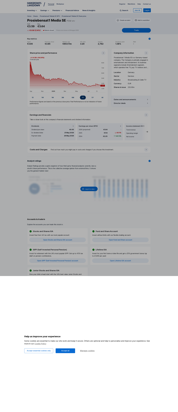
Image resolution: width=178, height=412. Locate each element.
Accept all (65, 351)
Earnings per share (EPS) (88, 126)
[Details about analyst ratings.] (149, 161)
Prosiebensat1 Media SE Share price (74, 16)
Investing (31, 10)
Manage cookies (87, 351)
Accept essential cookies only (39, 351)
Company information (124, 53)
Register (122, 4)
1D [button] (33, 97)
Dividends (35, 126)
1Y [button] (83, 97)
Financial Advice (72, 10)
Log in (147, 10)
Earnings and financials (40, 115)
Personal (51, 4)
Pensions (56, 10)
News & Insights (88, 10)
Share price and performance (43, 53)
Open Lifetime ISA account (120, 261)
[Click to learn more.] (149, 39)
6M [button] (73, 97)
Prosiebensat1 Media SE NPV (50, 16)
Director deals (120, 103)
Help (139, 4)
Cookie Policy (40, 344)
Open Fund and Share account (120, 240)
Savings (43, 10)
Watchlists (131, 4)
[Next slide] (145, 131)
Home (29, 16)
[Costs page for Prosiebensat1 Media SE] (89, 149)
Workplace (60, 4)
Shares (35, 16)
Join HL (138, 10)
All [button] (102, 97)
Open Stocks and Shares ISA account (57, 240)
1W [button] (43, 97)
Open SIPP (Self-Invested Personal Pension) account (57, 261)
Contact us (147, 4)
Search (125, 10)
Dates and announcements (125, 99)
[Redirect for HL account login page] (89, 189)
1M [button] (53, 97)
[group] (67, 97)
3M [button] (63, 97)
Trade (136, 30)
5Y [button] (93, 97)
